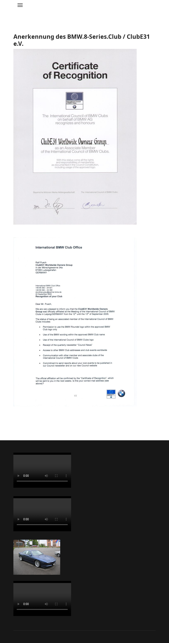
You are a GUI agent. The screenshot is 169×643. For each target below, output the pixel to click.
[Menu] (20, 5)
